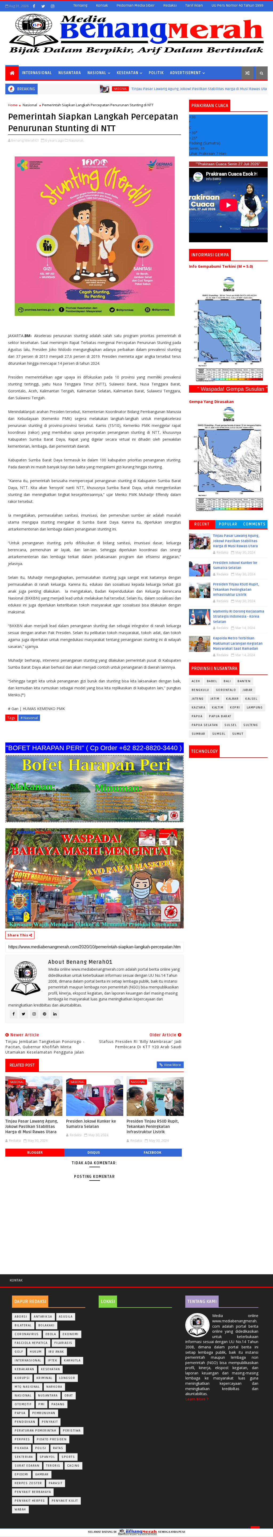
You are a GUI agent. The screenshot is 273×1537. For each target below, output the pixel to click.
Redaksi (170, 5)
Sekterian (24, 1457)
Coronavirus (27, 1334)
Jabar (248, 690)
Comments (254, 524)
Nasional (96, 73)
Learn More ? (196, 1399)
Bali (227, 681)
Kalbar (232, 699)
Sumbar (199, 734)
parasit (56, 1483)
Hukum (36, 1352)
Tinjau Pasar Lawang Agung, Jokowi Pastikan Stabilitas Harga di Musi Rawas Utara (164, 89)
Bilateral (23, 1325)
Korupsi (22, 1378)
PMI (41, 1404)
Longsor (67, 1378)
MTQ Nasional (27, 1387)
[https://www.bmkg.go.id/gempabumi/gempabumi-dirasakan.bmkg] (228, 459)
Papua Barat (220, 716)
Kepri (235, 708)
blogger (35, 1152)
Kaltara (199, 708)
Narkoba (54, 1387)
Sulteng (250, 725)
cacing (73, 1466)
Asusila (66, 1317)
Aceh (196, 681)
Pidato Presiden (52, 1439)
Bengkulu (200, 690)
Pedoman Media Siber (136, 5)
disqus (93, 1152)
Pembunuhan (43, 1413)
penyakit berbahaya (33, 1492)
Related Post (22, 1065)
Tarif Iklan (194, 5)
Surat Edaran (27, 1466)
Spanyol (47, 1457)
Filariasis (63, 1343)
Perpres (22, 1439)
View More (172, 1064)
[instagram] (53, 6)
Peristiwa (72, 1431)
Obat (69, 1396)
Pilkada (22, 1448)
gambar (42, 1474)
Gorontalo (226, 690)
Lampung (255, 708)
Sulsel (230, 725)
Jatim (215, 699)
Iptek (53, 1360)
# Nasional (29, 717)
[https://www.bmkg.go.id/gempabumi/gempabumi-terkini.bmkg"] (228, 329)
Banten (244, 681)
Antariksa (43, 1317)
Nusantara (69, 73)
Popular (228, 524)
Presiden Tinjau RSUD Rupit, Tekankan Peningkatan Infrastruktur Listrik (153, 1127)
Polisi (40, 1448)
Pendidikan (25, 1422)
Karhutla (72, 1360)
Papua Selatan (205, 725)
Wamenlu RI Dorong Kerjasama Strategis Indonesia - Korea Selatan (238, 616)
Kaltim (217, 708)
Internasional (37, 73)
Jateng (198, 699)
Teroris (53, 1466)
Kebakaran (24, 1369)
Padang (58, 1404)
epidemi (22, 1474)
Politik (156, 73)
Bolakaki (46, 1325)
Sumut (238, 734)
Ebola (51, 1334)
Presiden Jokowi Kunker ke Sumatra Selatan (91, 1124)
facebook (152, 1152)
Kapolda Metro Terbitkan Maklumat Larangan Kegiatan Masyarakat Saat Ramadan (238, 643)
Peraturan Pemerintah (35, 1431)
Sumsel (219, 734)
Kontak (102, 5)
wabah (20, 1509)
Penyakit (50, 1422)
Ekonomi (71, 1334)
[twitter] (43, 6)
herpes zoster (28, 1483)
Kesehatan (127, 73)
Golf (19, 1352)
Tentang (80, 5)
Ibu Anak (56, 1352)
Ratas (58, 1448)
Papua (197, 716)
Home (13, 105)
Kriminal (45, 1378)
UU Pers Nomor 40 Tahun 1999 (237, 5)
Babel (212, 681)
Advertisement (185, 73)
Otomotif (23, 1404)
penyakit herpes (30, 1501)
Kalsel (251, 699)
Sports (68, 1457)
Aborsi (21, 1317)
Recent (202, 524)
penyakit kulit (65, 1501)
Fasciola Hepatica (31, 1343)
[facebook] (34, 6)
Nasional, (76, 140)
